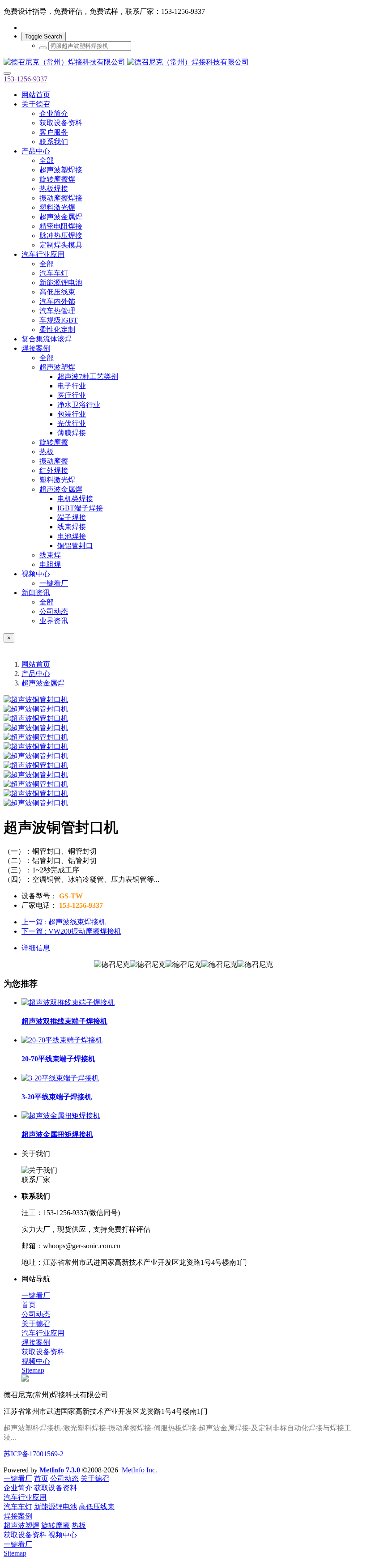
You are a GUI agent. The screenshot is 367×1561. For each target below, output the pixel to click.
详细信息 (35, 948)
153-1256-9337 (25, 79)
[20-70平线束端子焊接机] (61, 1040)
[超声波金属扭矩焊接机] (60, 1115)
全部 (46, 160)
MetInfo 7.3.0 (59, 1470)
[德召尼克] (183, 62)
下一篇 (71, 931)
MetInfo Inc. (139, 1470)
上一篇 (63, 922)
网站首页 (35, 94)
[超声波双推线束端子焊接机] (68, 1002)
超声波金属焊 (42, 683)
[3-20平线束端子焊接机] (60, 1078)
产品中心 (35, 673)
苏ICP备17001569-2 (34, 1454)
